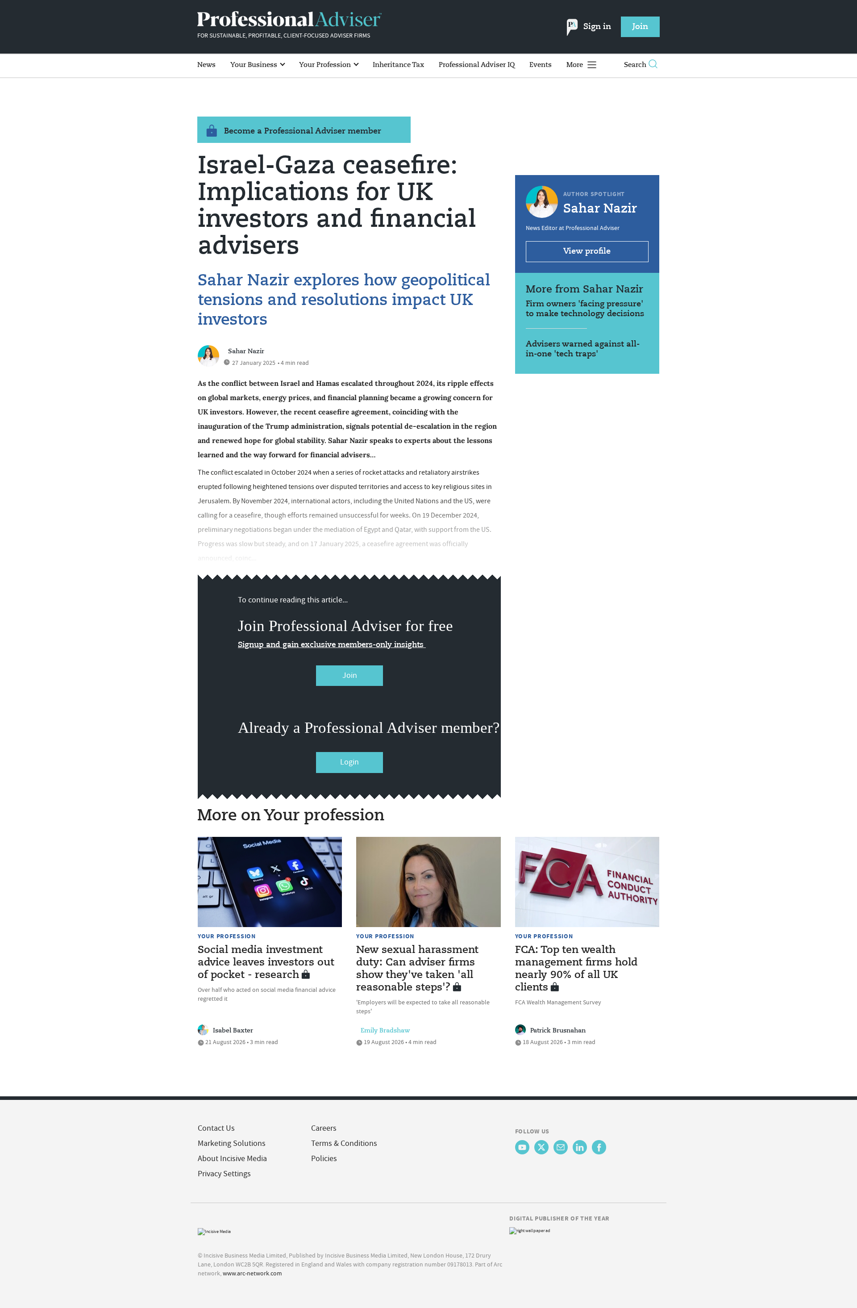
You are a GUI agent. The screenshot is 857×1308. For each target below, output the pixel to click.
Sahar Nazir (246, 351)
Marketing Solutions (232, 1143)
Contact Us (216, 1128)
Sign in (597, 27)
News (206, 65)
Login (349, 762)
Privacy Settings (224, 1174)
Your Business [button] (254, 65)
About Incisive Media (232, 1158)
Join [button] (640, 27)
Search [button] (635, 65)
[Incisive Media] (214, 1230)
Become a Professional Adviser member (302, 131)
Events (540, 65)
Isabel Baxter (233, 1031)
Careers (324, 1128)
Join (349, 675)
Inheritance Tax (398, 65)
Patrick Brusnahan (558, 1031)
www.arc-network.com (252, 1273)
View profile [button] (587, 251)
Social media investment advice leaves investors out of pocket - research (266, 962)
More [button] (575, 65)
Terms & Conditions (344, 1143)
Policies (324, 1158)
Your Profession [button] (326, 65)
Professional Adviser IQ (477, 65)
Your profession (227, 936)
